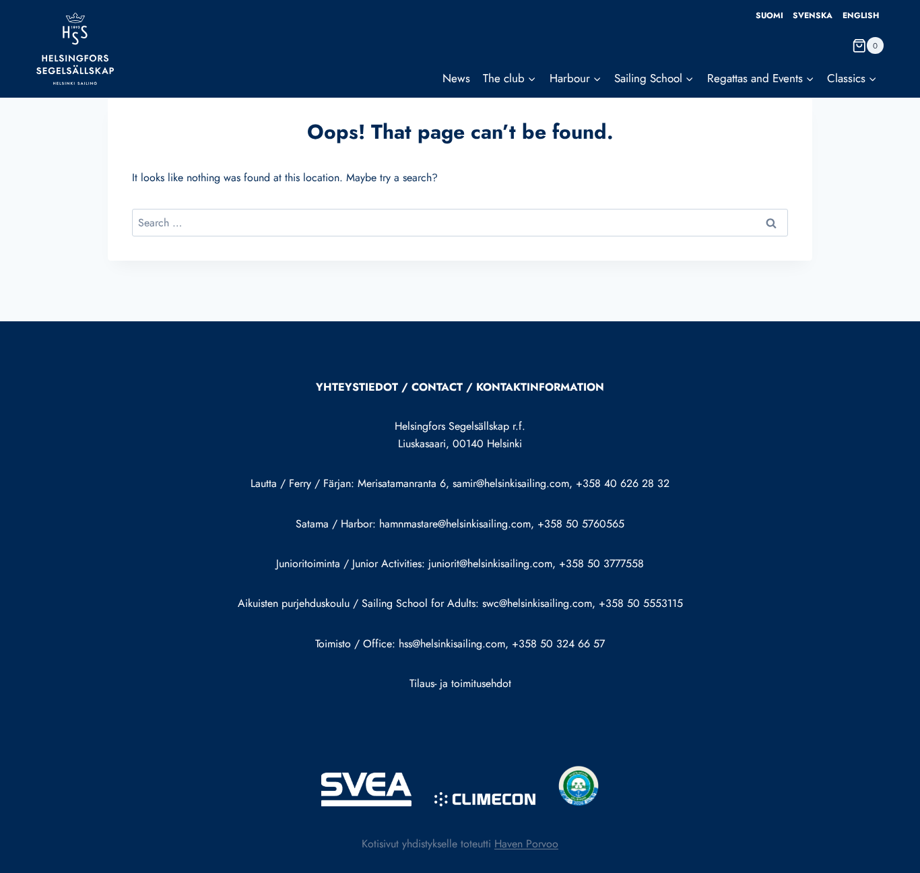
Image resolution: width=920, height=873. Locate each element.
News (456, 78)
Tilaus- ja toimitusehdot (460, 683)
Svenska (812, 15)
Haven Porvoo (526, 843)
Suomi (769, 15)
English (861, 15)
